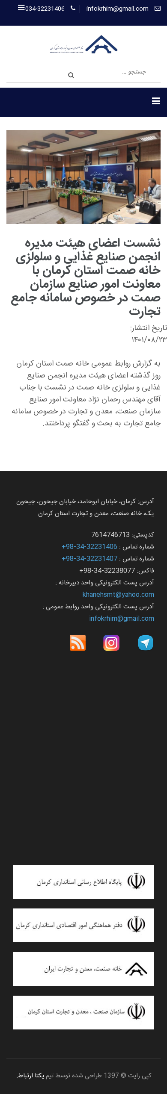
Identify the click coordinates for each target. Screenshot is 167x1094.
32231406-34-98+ (89, 547)
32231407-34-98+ (89, 559)
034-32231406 (45, 9)
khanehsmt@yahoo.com (118, 595)
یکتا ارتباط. (30, 1076)
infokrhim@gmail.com (117, 9)
